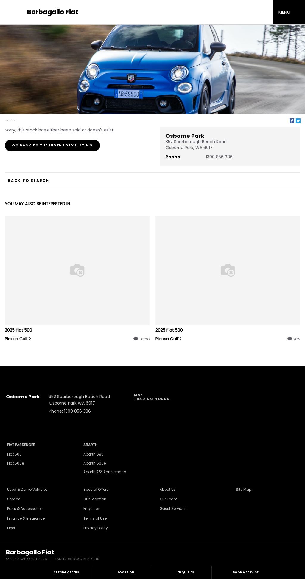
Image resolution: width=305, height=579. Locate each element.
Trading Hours (151, 398)
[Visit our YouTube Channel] (144, 372)
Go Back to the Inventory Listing (52, 145)
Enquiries (91, 508)
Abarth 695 (93, 454)
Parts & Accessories (25, 508)
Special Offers (95, 489)
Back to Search (28, 181)
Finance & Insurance (26, 518)
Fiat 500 (14, 454)
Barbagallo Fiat (52, 12)
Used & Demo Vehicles (27, 489)
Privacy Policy (95, 527)
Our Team (169, 498)
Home (10, 120)
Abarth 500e (94, 463)
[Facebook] (292, 120)
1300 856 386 (219, 157)
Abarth (90, 444)
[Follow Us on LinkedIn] (160, 372)
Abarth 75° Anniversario (104, 471)
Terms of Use (95, 518)
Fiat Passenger (21, 444)
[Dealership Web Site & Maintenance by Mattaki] (287, 555)
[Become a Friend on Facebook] (176, 372)
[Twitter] (298, 120)
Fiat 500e (15, 463)
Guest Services (173, 508)
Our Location (94, 498)
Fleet (11, 527)
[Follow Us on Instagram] (128, 372)
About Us (168, 489)
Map (138, 394)
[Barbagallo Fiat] (15, 12)
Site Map (243, 489)
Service (13, 498)
